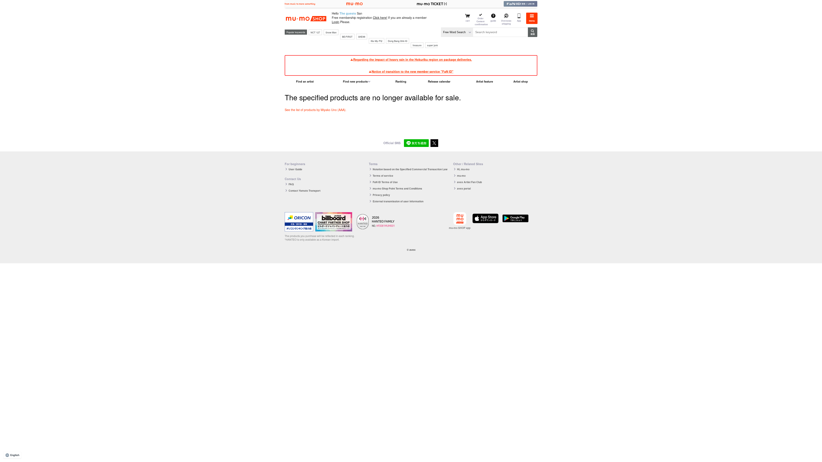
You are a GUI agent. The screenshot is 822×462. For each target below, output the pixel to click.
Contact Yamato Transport (304, 190)
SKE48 (361, 36)
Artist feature (484, 81)
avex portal (464, 188)
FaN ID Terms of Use (385, 182)
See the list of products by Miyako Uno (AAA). (315, 110)
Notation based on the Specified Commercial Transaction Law (410, 169)
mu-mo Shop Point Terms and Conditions (397, 188)
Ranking (400, 81)
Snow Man (331, 32)
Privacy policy (381, 195)
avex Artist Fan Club (469, 182)
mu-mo (461, 176)
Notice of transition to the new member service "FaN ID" (412, 71)
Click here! (380, 17)
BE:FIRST (347, 36)
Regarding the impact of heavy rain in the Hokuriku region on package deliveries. (412, 59)
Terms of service (383, 176)
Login (335, 22)
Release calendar (439, 81)
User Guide (295, 169)
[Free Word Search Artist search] (457, 32)
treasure (417, 45)
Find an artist (305, 81)
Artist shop (520, 81)
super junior (433, 45)
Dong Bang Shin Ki (397, 41)
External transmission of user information (398, 201)
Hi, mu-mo (463, 169)
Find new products (355, 81)
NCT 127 (315, 32)
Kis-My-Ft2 (376, 41)
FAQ (291, 184)
